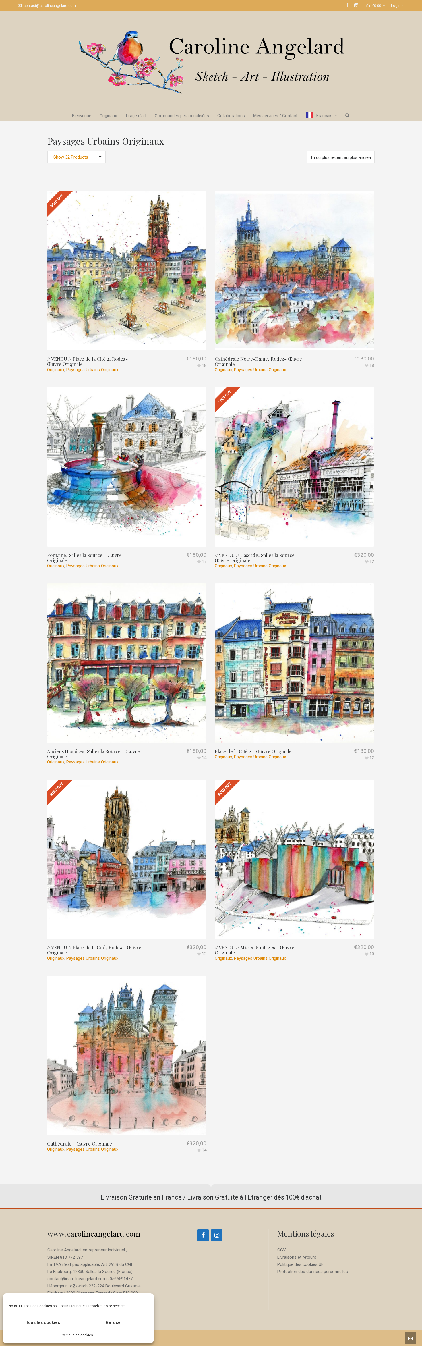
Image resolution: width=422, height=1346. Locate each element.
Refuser (114, 1322)
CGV (281, 1250)
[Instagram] (216, 1235)
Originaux (55, 369)
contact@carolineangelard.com (50, 5)
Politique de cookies (77, 1335)
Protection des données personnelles (312, 1271)
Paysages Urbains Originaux (92, 369)
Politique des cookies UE (300, 1264)
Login (395, 5)
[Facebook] (203, 1235)
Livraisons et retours (296, 1257)
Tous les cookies (43, 1322)
